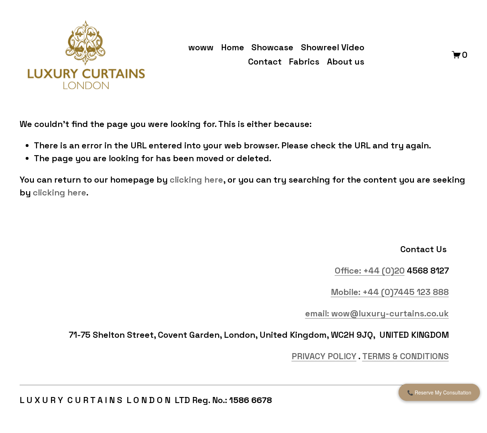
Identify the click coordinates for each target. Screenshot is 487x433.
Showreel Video (332, 47)
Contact (265, 61)
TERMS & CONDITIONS (405, 356)
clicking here (196, 179)
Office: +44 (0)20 (370, 270)
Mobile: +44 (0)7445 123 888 (390, 291)
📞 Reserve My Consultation (439, 392)
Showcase (272, 47)
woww (201, 47)
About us (345, 61)
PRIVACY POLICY (324, 356)
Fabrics (304, 61)
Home (232, 47)
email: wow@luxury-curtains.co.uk (377, 313)
